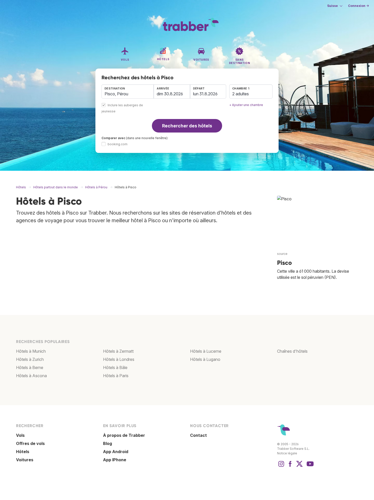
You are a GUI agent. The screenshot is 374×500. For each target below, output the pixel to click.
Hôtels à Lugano (205, 359)
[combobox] (128, 91)
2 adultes (240, 93)
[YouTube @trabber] (309, 466)
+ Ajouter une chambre (246, 105)
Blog (107, 443)
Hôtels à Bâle (115, 367)
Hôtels (22, 451)
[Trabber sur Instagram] (281, 466)
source (282, 254)
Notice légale (287, 453)
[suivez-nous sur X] (299, 466)
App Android (115, 451)
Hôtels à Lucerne (205, 351)
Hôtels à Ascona (31, 375)
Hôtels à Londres (118, 359)
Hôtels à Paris (115, 375)
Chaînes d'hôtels (292, 351)
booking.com (117, 144)
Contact (198, 435)
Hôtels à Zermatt (118, 351)
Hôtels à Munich (31, 351)
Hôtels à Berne (29, 367)
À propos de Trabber (124, 435)
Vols (20, 435)
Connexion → (358, 6)
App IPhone (114, 459)
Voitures (24, 459)
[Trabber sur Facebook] (290, 466)
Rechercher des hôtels (187, 125)
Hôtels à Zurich (30, 359)
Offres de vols (30, 443)
